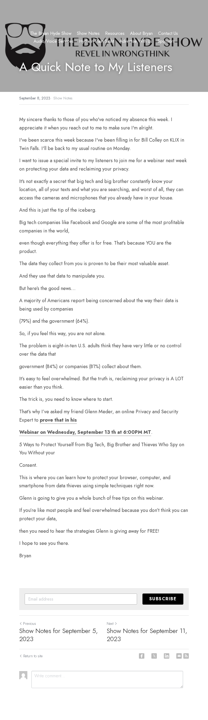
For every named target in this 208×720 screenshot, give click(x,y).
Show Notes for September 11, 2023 (147, 635)
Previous (29, 623)
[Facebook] (141, 656)
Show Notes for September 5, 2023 (58, 635)
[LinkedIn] (166, 656)
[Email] (179, 656)
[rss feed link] (186, 656)
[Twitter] (154, 656)
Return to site (33, 656)
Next (110, 623)
